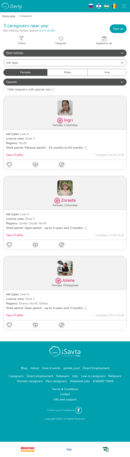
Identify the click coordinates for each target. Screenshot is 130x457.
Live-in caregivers (93, 376)
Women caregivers (30, 381)
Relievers (62, 376)
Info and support (65, 399)
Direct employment (40, 376)
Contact (65, 394)
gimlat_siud (71, 368)
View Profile (14, 155)
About (34, 368)
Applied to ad (104, 43)
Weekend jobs (80, 381)
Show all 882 (47, 31)
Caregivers (16, 376)
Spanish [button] (11, 82)
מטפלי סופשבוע (103, 381)
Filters (22, 43)
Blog (24, 368)
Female (25, 72)
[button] (65, 53)
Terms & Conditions (65, 389)
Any (107, 72)
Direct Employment (96, 368)
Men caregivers (56, 381)
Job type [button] (12, 63)
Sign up (118, 29)
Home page (8, 16)
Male (67, 72)
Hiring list (60, 43)
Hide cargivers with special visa (29, 89)
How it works (51, 368)
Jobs (75, 376)
